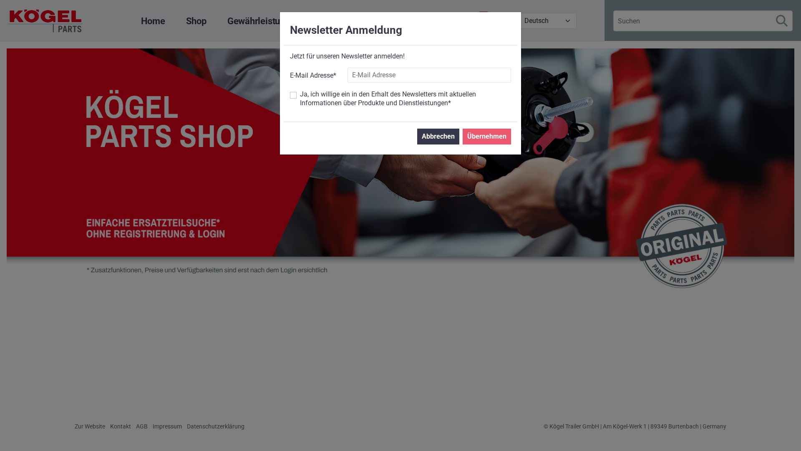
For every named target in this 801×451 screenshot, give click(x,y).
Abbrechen (438, 136)
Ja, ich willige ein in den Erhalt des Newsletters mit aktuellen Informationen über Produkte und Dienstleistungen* (388, 98)
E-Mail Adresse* (313, 75)
